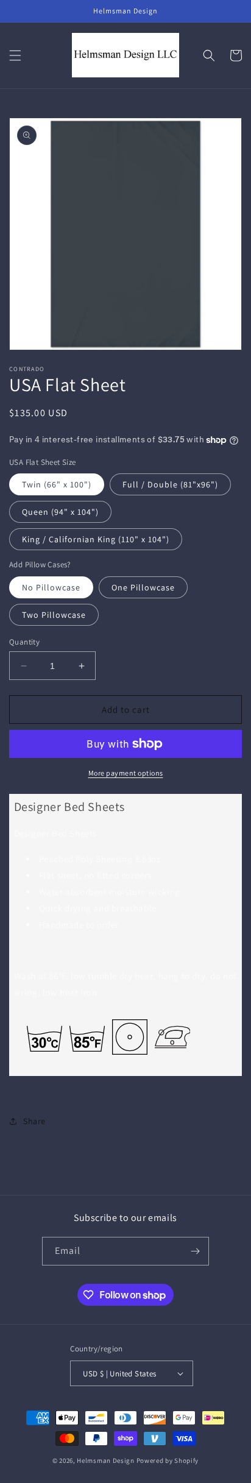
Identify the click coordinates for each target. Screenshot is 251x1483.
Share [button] (34, 1121)
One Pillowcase (143, 587)
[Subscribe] (195, 1251)
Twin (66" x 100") (56, 484)
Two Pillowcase (54, 614)
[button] (15, 55)
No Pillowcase (51, 587)
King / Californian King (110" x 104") (95, 539)
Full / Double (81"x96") (170, 484)
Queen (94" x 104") (60, 511)
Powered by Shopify (167, 1460)
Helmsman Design (106, 1460)
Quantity (24, 642)
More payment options (125, 772)
